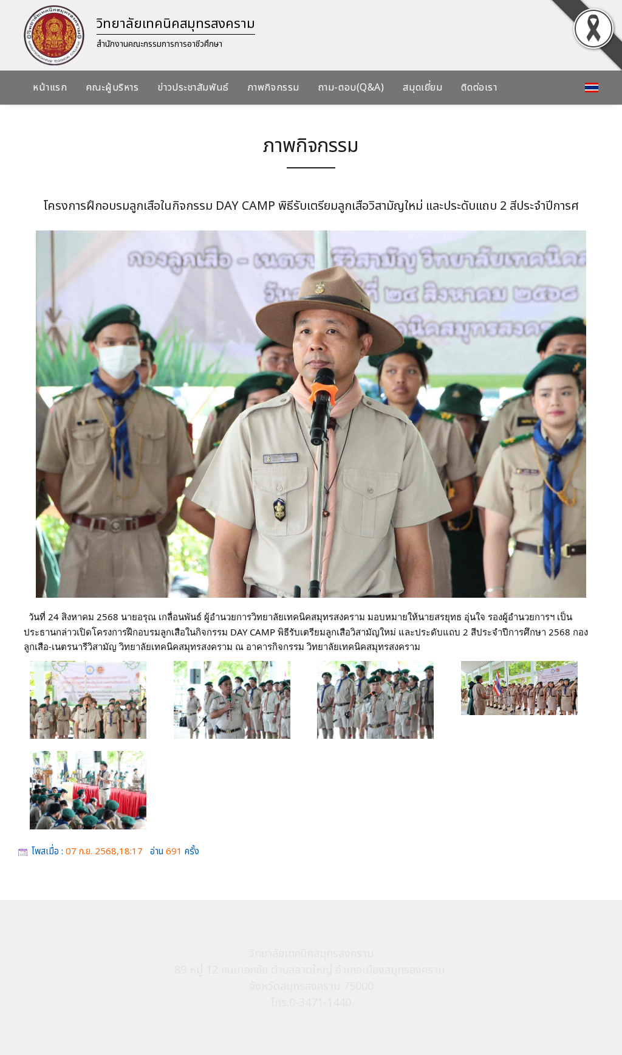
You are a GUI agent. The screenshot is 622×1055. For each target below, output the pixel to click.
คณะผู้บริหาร (112, 87)
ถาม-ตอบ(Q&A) (351, 87)
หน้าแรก (50, 87)
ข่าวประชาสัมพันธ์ (192, 87)
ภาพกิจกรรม (273, 87)
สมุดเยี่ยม (422, 87)
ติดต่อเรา (479, 87)
